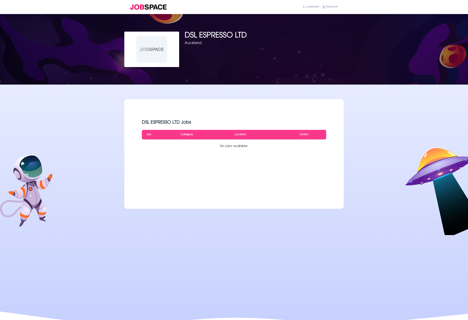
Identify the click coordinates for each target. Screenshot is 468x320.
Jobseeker (312, 7)
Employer (332, 7)
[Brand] (148, 7)
